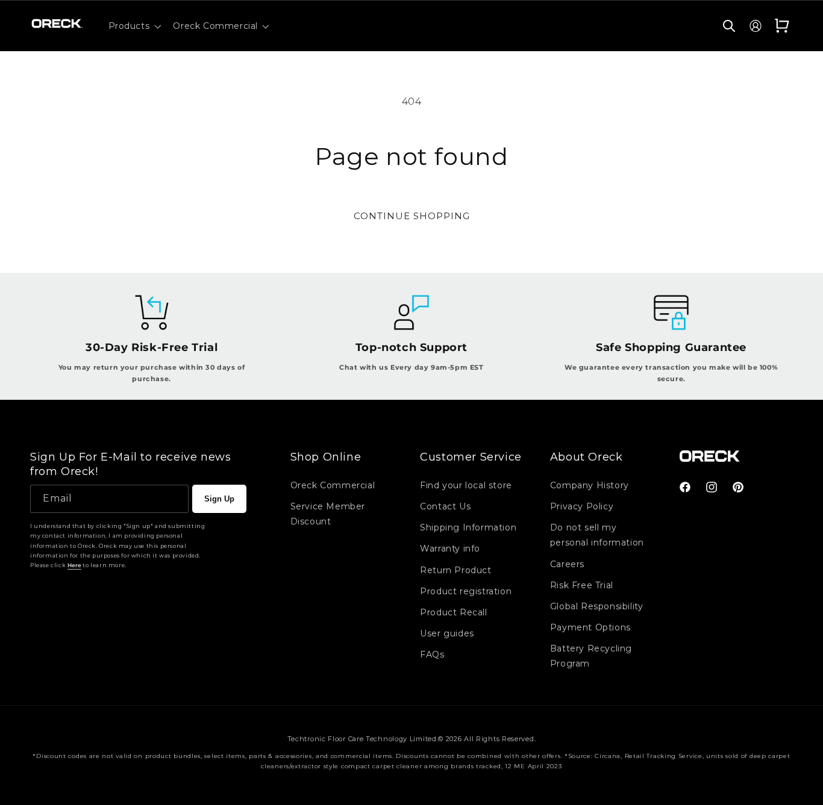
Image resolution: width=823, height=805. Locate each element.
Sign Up (219, 498)
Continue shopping (412, 216)
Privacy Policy (581, 506)
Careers (567, 564)
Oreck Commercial (332, 485)
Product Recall (453, 612)
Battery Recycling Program (591, 656)
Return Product (455, 570)
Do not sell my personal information (597, 535)
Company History (589, 485)
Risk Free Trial (581, 585)
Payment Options (590, 627)
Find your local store (466, 485)
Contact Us (445, 506)
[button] (133, 26)
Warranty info (450, 548)
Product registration (466, 591)
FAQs (432, 654)
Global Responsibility (596, 606)
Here (74, 565)
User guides (447, 633)
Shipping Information (468, 527)
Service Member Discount (327, 514)
